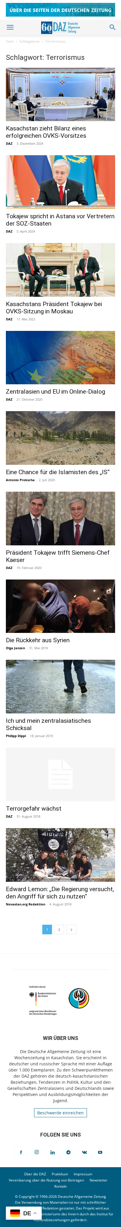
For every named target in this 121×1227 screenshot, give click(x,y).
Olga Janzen (15, 648)
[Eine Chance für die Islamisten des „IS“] (60, 438)
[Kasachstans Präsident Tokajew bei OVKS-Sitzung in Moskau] (60, 270)
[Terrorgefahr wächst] (60, 774)
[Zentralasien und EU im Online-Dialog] (60, 358)
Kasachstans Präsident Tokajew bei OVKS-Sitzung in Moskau (54, 308)
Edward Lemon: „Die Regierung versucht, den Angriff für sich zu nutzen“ (60, 893)
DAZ (9, 143)
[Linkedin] (52, 1152)
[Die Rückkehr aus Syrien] (60, 606)
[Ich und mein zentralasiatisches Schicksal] (60, 686)
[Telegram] (68, 1152)
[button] (10, 27)
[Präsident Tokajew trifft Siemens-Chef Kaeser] (60, 518)
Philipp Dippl (16, 736)
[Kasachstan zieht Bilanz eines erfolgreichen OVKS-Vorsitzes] (60, 94)
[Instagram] (37, 1152)
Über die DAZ (35, 1174)
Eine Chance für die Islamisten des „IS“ (58, 472)
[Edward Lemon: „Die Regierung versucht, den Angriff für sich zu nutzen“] (60, 855)
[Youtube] (100, 1152)
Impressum (83, 1174)
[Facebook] (21, 1152)
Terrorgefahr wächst (33, 808)
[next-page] (71, 929)
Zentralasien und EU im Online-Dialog (55, 391)
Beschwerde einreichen (60, 1113)
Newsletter (98, 1180)
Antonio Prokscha (20, 480)
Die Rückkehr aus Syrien (38, 640)
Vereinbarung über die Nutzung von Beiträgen (46, 1180)
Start (10, 41)
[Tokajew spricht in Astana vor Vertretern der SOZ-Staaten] (60, 182)
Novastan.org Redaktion (25, 904)
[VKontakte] (84, 1152)
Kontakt (60, 1186)
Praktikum (60, 1174)
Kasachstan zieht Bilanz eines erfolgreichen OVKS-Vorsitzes (46, 132)
